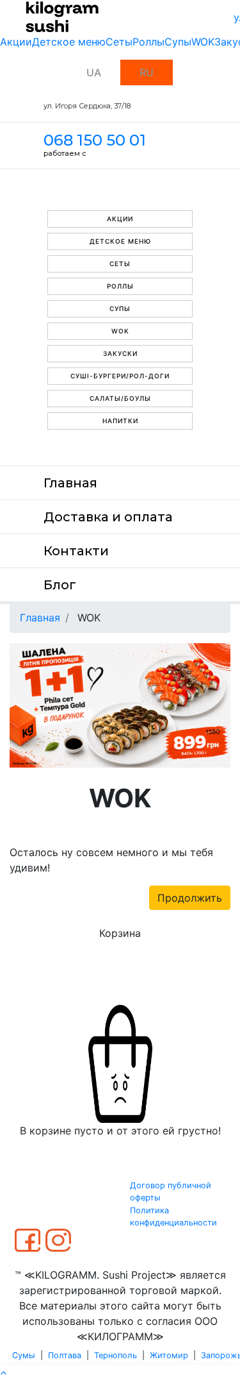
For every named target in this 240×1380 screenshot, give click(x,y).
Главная (70, 482)
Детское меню (69, 41)
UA (93, 72)
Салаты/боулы (120, 398)
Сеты (119, 41)
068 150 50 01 (95, 140)
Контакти (76, 550)
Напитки (120, 421)
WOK (202, 41)
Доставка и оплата (108, 516)
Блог (60, 584)
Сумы (23, 1355)
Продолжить (189, 897)
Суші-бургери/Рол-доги (120, 376)
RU (147, 72)
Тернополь (115, 1355)
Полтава (64, 1355)
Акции (16, 41)
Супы (177, 41)
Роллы (148, 41)
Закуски (120, 353)
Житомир (169, 1355)
